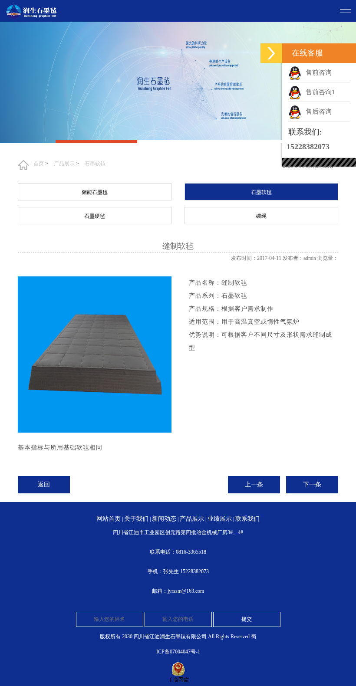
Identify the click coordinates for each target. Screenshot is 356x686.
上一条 (254, 484)
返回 (44, 484)
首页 (38, 164)
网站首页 (108, 518)
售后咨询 (319, 111)
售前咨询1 (320, 92)
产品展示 (64, 164)
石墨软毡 (95, 164)
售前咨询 (319, 72)
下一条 (312, 484)
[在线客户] (271, 53)
